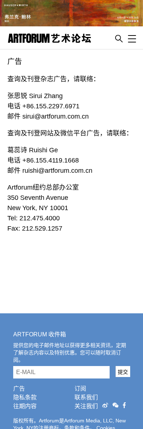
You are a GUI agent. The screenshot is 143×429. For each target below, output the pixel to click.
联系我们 (86, 397)
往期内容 (25, 406)
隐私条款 (25, 397)
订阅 (80, 388)
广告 (19, 388)
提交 (123, 372)
